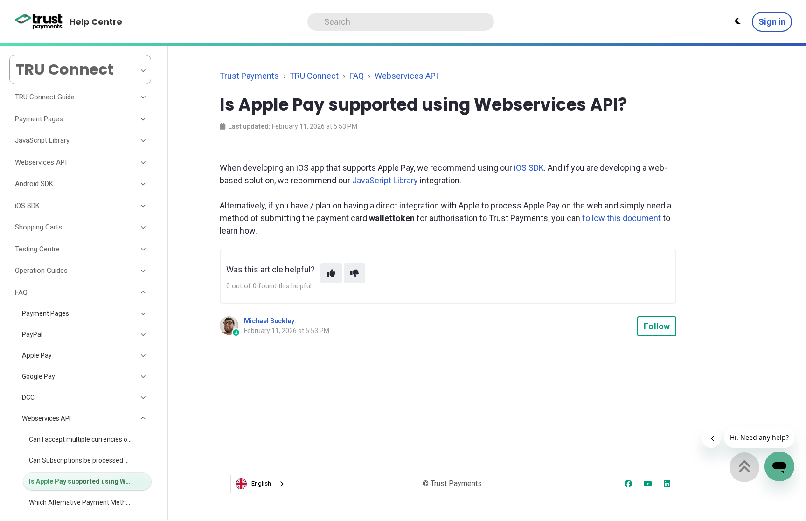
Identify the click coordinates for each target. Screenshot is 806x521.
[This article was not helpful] (354, 273)
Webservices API (406, 76)
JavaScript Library (385, 180)
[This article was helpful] (331, 273)
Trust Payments (249, 76)
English (261, 483)
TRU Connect (314, 76)
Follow (657, 326)
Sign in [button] (771, 22)
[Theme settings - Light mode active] (737, 21)
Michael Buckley (269, 321)
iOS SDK (529, 168)
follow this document (621, 218)
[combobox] (260, 484)
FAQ (356, 76)
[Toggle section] (143, 97)
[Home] (39, 22)
